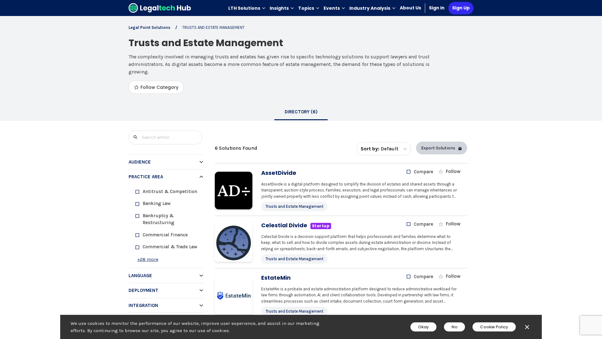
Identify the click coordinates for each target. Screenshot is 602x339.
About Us (410, 8)
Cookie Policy (494, 327)
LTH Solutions (244, 8)
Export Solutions (438, 148)
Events (332, 8)
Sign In (437, 8)
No (454, 327)
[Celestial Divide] (233, 243)
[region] (166, 226)
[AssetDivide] (233, 190)
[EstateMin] (233, 295)
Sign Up (461, 8)
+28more (147, 259)
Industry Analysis (369, 8)
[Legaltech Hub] (160, 8)
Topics (306, 8)
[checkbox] (169, 191)
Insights (279, 8)
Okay (423, 327)
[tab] (301, 112)
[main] (301, 169)
